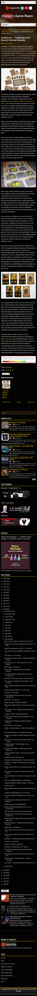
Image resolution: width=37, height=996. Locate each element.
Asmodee (17, 30)
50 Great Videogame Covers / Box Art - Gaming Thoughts (23, 895)
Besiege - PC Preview (11, 693)
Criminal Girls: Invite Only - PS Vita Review (18, 811)
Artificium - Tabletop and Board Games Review (15, 39)
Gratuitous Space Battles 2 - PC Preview (17, 690)
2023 (4, 587)
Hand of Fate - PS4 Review (13, 725)
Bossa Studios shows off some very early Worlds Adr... (17, 696)
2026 (4, 578)
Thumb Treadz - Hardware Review (15, 702)
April (6, 633)
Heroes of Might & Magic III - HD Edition (17, 780)
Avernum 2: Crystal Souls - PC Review (16, 847)
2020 (4, 595)
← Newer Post (5, 402)
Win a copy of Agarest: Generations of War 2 (18, 641)
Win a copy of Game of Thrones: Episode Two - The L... (19, 835)
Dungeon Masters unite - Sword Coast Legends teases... (19, 754)
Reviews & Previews (8, 964)
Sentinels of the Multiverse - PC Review (17, 793)
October (7, 617)
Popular (5, 891)
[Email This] (3, 374)
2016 (4, 606)
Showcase (4, 978)
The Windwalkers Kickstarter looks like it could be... (20, 776)
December (8, 611)
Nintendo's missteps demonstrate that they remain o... (18, 850)
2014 (4, 870)
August (7, 622)
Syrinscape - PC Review (12, 667)
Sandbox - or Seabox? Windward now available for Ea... (19, 763)
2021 (4, 592)
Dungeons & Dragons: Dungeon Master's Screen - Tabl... (20, 736)
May (6, 631)
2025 (4, 581)
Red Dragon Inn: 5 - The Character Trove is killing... (18, 663)
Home (4, 30)
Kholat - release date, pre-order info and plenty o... (19, 729)
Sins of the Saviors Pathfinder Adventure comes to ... (19, 652)
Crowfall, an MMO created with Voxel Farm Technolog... (18, 675)
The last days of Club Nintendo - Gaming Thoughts (17, 859)
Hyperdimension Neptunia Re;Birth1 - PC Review (17, 800)
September (8, 619)
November (8, 614)
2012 (4, 876)
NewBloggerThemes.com (30, 993)
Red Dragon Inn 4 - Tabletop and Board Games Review (19, 710)
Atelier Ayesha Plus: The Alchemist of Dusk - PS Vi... (19, 768)
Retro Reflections (6, 973)
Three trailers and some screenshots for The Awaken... (19, 717)
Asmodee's (10, 101)
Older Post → (32, 402)
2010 (4, 881)
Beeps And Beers (6, 967)
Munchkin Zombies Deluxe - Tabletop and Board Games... (19, 659)
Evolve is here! (9, 785)
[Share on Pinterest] (10, 370)
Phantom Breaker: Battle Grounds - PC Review (19, 783)
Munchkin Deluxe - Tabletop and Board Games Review (19, 823)
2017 (4, 603)
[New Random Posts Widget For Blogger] (34, 479)
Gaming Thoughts (6, 970)
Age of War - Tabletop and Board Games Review (20, 863)
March (7, 636)
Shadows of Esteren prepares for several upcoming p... (17, 808)
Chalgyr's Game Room (20, 989)
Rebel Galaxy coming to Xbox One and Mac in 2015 (19, 855)
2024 (4, 584)
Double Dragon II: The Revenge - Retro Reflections (16, 745)
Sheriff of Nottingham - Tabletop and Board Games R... (18, 749)
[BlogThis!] (5, 374)
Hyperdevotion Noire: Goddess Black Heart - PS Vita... (20, 645)
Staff (2, 961)
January (7, 866)
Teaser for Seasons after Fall (13, 844)
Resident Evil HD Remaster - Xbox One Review (19, 760)
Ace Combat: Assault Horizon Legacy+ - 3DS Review (18, 682)
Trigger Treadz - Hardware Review (16, 714)
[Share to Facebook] (9, 374)
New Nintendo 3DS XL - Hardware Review (18, 732)
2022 (4, 590)
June (6, 628)
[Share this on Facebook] (6, 370)
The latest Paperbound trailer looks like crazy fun (19, 796)
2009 (4, 884)
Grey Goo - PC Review (11, 841)
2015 (4, 609)
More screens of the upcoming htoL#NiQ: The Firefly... (19, 740)
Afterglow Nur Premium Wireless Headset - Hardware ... (18, 815)
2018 (4, 601)
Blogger (18, 991)
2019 (4, 598)
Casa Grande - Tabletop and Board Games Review (17, 670)
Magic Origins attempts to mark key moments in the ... (20, 686)
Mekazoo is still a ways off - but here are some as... (19, 706)
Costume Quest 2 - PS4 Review (14, 757)
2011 (4, 878)
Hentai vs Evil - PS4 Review (20, 906)
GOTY (3, 981)
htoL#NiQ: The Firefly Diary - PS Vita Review (18, 678)
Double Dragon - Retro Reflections (15, 804)
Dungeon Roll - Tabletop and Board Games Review (17, 722)
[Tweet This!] (8, 370)
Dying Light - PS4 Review (12, 827)
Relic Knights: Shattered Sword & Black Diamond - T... (20, 789)
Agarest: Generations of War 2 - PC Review (18, 648)
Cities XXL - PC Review (12, 700)
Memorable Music (7, 976)
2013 (4, 873)
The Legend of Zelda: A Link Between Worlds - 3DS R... (19, 772)
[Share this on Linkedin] (13, 370)
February (8, 639)
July (6, 625)
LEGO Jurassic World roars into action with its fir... (19, 831)
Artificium (10, 30)
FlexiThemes (9, 993)
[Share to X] (7, 374)
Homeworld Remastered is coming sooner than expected (19, 819)
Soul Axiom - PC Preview (12, 655)
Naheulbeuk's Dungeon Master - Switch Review (21, 917)
